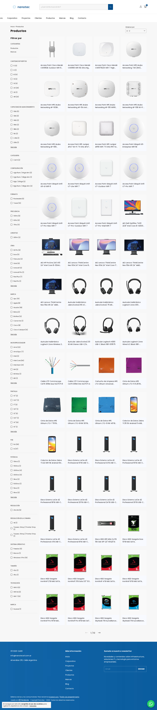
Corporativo (12, 18)
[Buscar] (110, 7)
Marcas (62, 18)
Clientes (38, 18)
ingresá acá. (54, 697)
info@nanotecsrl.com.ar (21, 655)
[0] (145, 7)
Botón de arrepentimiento (69, 697)
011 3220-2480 (17, 651)
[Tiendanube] (20, 701)
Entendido (33, 706)
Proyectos (26, 18)
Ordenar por (129, 27)
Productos (50, 18)
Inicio (13, 27)
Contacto (82, 18)
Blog (71, 18)
